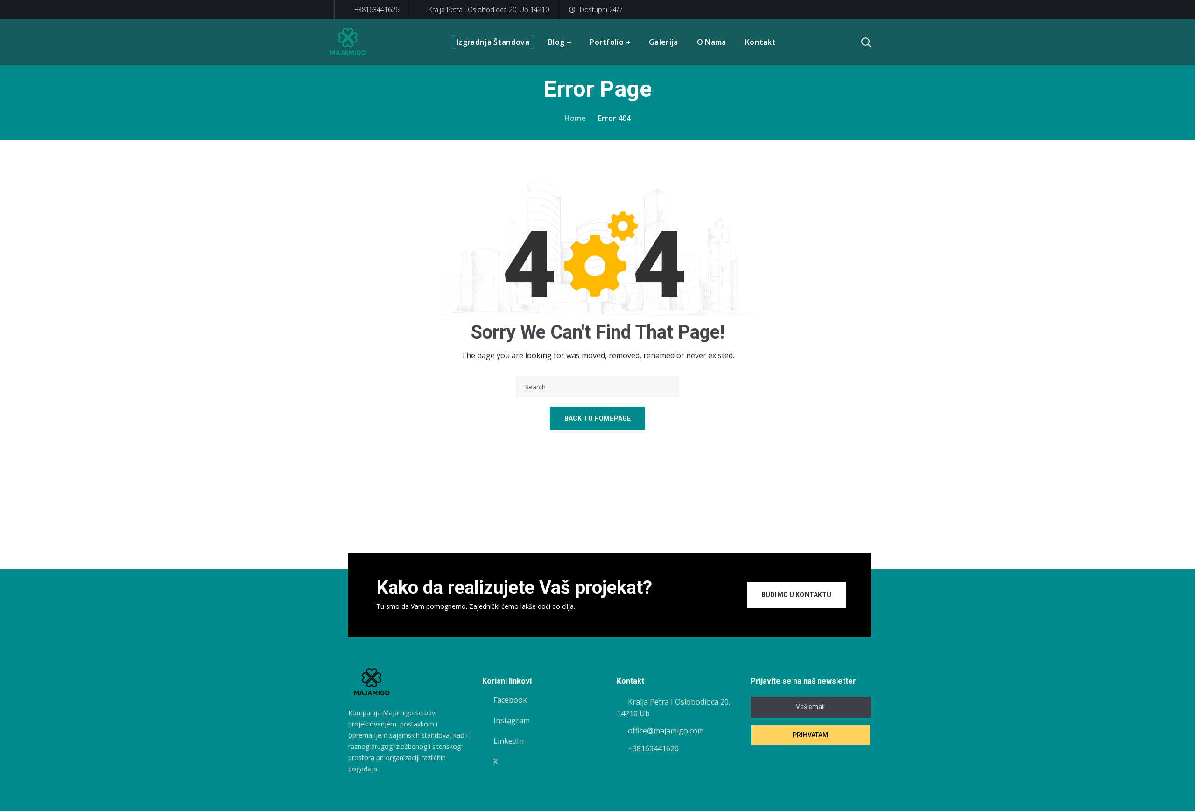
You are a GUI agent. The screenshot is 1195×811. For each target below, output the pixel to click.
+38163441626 (375, 9)
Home (575, 118)
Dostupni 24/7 (601, 9)
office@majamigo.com (666, 731)
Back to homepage (597, 418)
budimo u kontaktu (796, 595)
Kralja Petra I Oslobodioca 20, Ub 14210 (489, 9)
